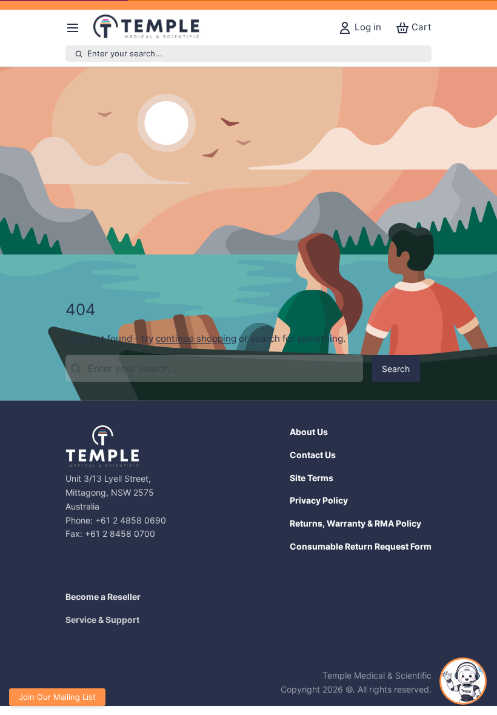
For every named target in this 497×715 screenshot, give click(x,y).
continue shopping (196, 338)
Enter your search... (124, 53)
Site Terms (311, 478)
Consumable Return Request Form (361, 546)
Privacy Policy (319, 500)
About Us (309, 432)
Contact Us (313, 455)
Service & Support (102, 619)
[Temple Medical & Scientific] (147, 28)
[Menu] (77, 27)
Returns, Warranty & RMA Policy (355, 523)
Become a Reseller (103, 596)
